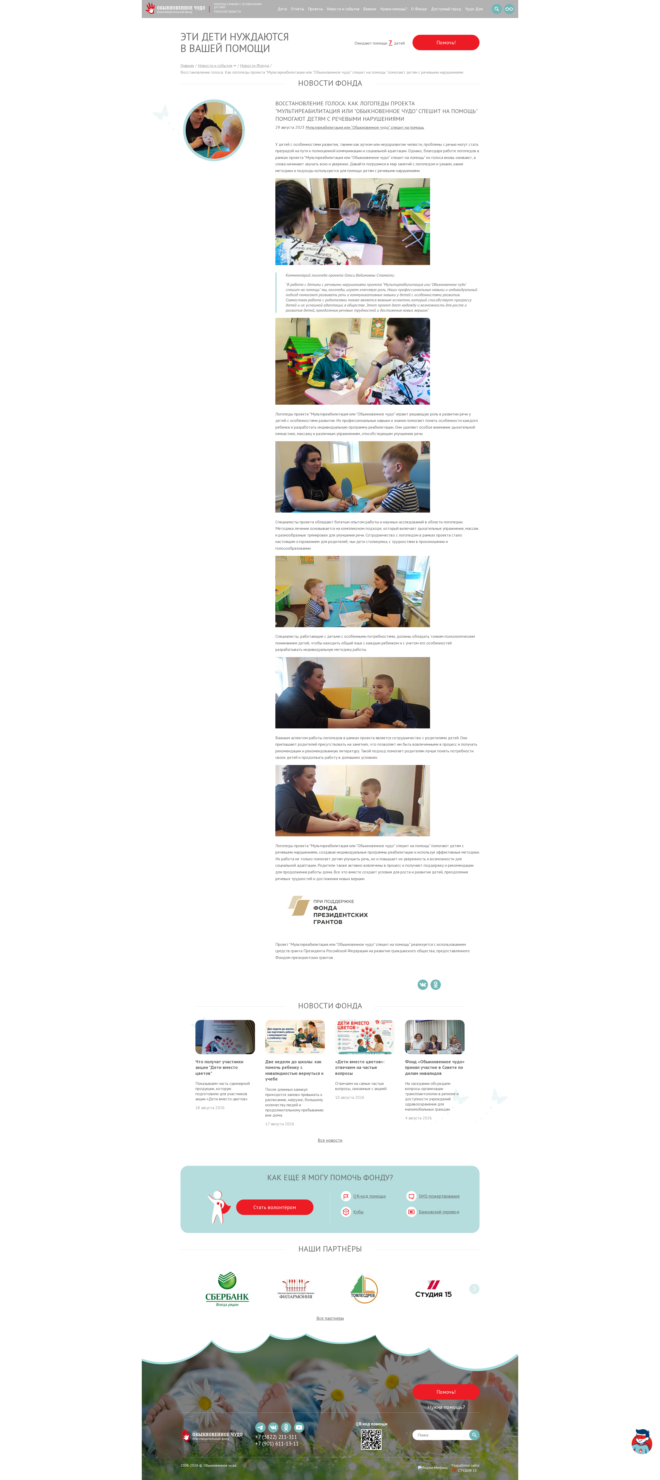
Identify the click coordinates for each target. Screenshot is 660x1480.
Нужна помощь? (394, 8)
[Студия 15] (432, 1289)
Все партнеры (330, 1318)
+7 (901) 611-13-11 (277, 1443)
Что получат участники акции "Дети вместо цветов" (219, 1067)
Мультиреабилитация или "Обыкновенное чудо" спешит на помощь (365, 127)
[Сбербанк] (227, 1289)
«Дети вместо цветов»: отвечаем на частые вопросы (359, 1067)
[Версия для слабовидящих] (509, 9)
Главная (187, 65)
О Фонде (419, 8)
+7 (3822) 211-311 (276, 1436)
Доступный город (446, 8)
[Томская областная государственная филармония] (295, 1289)
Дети (282, 8)
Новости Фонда (254, 65)
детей (397, 43)
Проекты (315, 8)
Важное (370, 8)
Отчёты (297, 8)
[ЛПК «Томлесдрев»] (364, 1289)
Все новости (330, 1140)
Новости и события (343, 8)
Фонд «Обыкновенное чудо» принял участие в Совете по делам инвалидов (435, 1067)
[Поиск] (497, 9)
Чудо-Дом (474, 8)
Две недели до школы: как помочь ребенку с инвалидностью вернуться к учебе (294, 1070)
